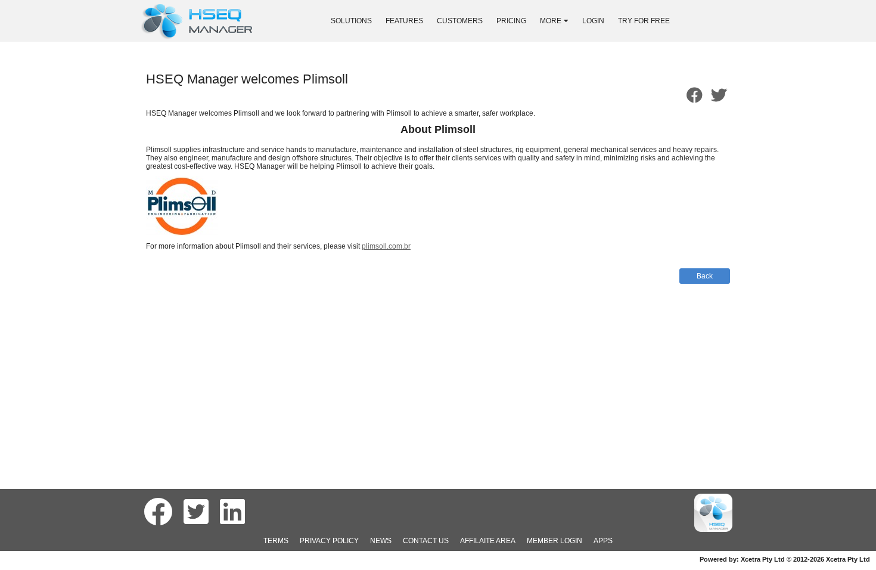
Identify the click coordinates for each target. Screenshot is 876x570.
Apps (603, 541)
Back (705, 276)
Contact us (426, 541)
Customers (460, 21)
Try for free (644, 21)
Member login (554, 541)
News (381, 541)
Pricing (511, 21)
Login (593, 21)
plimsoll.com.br (386, 246)
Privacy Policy (329, 541)
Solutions (351, 21)
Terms (275, 541)
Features (404, 21)
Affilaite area (487, 541)
